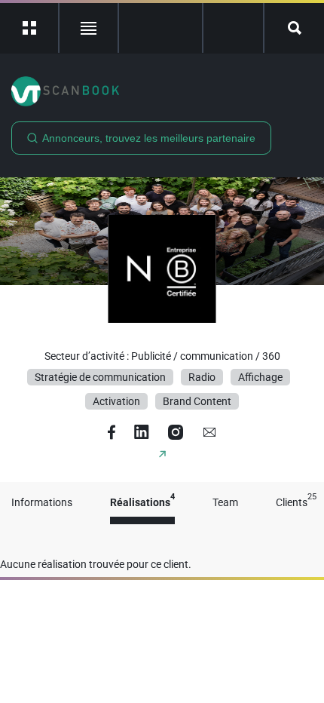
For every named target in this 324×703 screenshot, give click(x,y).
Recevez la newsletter (233, 28)
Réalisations (142, 502)
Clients (296, 502)
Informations (41, 502)
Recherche (294, 28)
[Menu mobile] (30, 28)
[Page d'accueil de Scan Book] (162, 91)
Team (225, 502)
